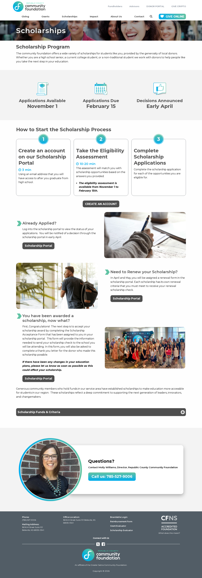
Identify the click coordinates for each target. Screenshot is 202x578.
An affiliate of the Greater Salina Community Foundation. (101, 565)
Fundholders (115, 6)
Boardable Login (118, 517)
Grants (45, 16)
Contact (139, 16)
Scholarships (69, 16)
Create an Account (101, 204)
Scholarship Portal (38, 245)
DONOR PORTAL (155, 6)
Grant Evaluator (118, 526)
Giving (25, 16)
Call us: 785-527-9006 (112, 476)
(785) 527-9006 (29, 520)
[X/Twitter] (98, 544)
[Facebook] (103, 544)
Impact (94, 16)
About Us (116, 16)
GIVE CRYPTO (178, 6)
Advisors (134, 6)
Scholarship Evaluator (121, 530)
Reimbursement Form (121, 521)
